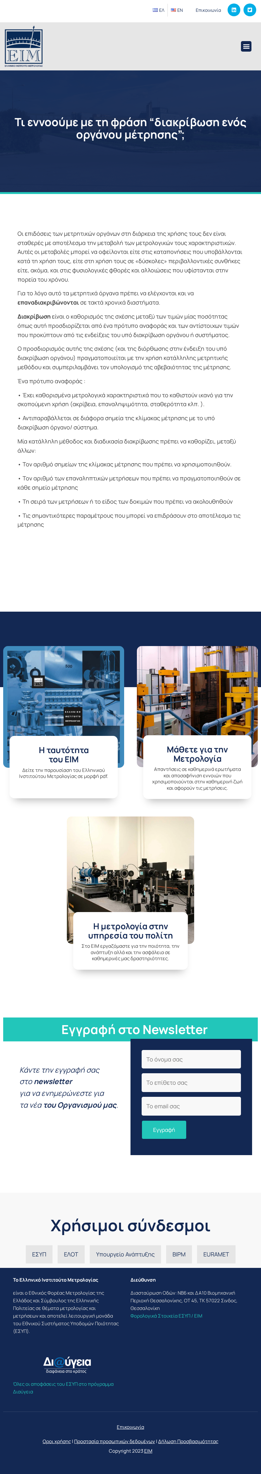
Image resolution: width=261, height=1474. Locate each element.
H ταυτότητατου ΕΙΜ (64, 754)
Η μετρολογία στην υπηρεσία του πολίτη (130, 930)
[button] (246, 46)
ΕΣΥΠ (39, 1254)
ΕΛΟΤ (71, 1254)
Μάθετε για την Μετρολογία (197, 754)
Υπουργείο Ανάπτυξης (125, 1254)
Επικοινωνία (208, 10)
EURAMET (216, 1254)
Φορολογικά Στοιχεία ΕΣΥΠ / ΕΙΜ (166, 1315)
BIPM (179, 1254)
